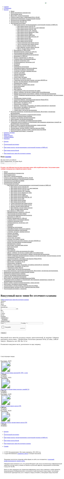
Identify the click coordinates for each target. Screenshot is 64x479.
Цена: (2, 304)
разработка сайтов (23, 453)
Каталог (6, 9)
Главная (6, 6)
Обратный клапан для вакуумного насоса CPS (14, 422)
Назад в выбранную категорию (9, 350)
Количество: (4, 307)
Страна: (3, 313)
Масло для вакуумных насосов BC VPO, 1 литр (14, 372)
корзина (8, 157)
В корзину (4, 319)
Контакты (7, 138)
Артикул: (3, 301)
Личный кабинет (9, 137)
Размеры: (3, 316)
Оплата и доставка (9, 132)
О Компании (7, 8)
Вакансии (7, 134)
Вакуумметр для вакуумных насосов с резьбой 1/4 (15, 389)
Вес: (2, 310)
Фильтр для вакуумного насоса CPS (11, 406)
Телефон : (24, 323)
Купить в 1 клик (5, 321)
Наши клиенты (8, 135)
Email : (3, 323)
